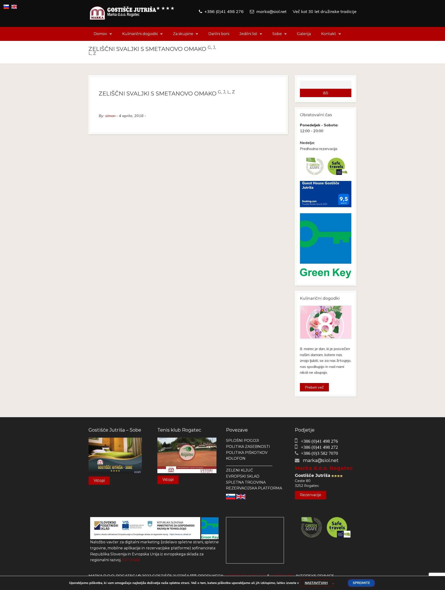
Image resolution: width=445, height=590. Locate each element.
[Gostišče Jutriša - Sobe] (115, 455)
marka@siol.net (271, 11)
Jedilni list (248, 34)
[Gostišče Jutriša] (132, 13)
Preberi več (314, 387)
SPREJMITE (361, 583)
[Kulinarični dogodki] (326, 322)
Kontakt (328, 34)
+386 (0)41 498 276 (224, 11)
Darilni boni (218, 34)
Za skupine (183, 34)
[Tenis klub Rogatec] (186, 455)
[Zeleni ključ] (210, 528)
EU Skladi (131, 560)
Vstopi (99, 480)
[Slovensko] (230, 496)
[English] (240, 496)
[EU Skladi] (145, 528)
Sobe (277, 34)
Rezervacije (310, 495)
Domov (100, 34)
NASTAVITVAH (316, 583)
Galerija (304, 34)
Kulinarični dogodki (140, 34)
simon (110, 115)
